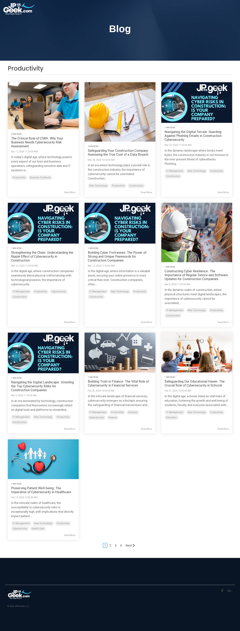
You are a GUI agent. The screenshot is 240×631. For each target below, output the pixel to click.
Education (171, 417)
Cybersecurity (59, 291)
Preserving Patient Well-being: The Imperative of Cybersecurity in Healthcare (41, 490)
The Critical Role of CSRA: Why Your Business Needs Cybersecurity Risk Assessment (37, 142)
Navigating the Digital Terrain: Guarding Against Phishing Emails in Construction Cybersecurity (193, 136)
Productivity (19, 177)
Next (129, 545)
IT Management (174, 171)
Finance (113, 417)
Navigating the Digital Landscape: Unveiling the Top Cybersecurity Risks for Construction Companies (42, 386)
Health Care (38, 528)
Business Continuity (40, 177)
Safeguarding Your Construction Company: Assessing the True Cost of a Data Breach (118, 152)
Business (133, 412)
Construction (136, 185)
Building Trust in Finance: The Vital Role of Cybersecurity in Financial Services (118, 383)
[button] (222, 591)
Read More (69, 192)
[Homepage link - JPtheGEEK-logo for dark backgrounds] (19, 598)
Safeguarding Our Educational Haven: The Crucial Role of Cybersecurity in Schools (195, 383)
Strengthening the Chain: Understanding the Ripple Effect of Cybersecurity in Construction (42, 256)
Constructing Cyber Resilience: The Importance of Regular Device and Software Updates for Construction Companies (196, 275)
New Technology (98, 185)
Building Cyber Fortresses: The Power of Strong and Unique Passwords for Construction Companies (117, 256)
